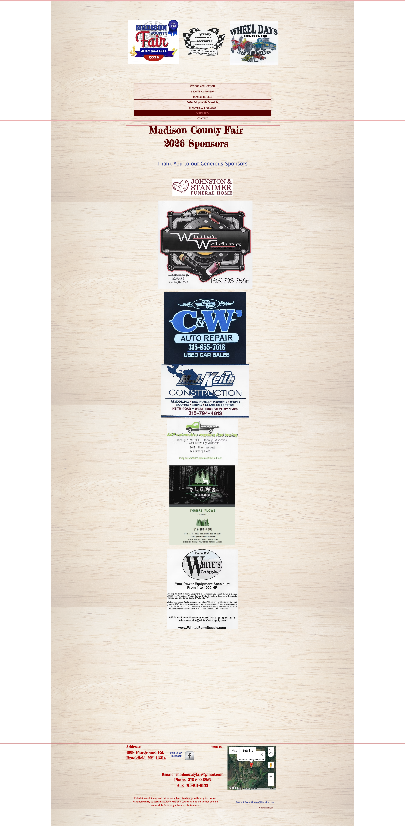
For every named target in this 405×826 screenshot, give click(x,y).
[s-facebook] (189, 755)
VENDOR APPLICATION (202, 86)
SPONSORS (202, 113)
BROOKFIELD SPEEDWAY (202, 107)
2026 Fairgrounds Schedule (202, 102)
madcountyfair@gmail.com (200, 774)
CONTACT (202, 118)
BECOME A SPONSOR (202, 91)
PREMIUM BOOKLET (202, 96)
